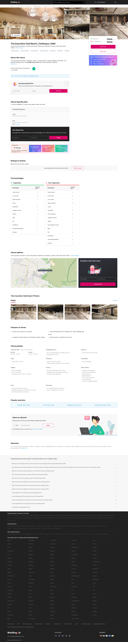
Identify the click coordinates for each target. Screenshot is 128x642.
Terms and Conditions (119, 634)
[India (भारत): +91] (99, 21)
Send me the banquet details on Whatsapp (108, 25)
